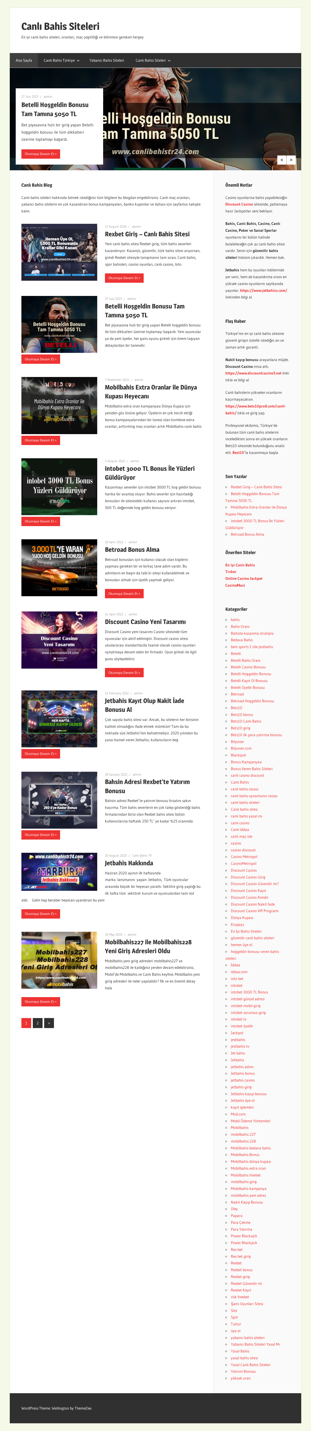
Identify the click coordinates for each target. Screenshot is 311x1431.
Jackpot (237, 1032)
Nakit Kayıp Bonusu (247, 1202)
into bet (237, 978)
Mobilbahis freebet (246, 1175)
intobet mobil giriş (246, 1005)
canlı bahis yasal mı (246, 816)
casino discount (243, 850)
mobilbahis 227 (243, 1134)
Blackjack (238, 755)
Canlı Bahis (240, 782)
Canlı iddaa (240, 829)
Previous (281, 160)
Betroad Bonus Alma (132, 549)
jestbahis (238, 1039)
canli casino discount (247, 775)
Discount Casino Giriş (248, 877)
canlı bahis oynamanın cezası (254, 795)
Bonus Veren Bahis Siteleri (252, 768)
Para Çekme (240, 1222)
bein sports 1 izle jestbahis (252, 646)
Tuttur (236, 1324)
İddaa (235, 964)
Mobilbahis (239, 1127)
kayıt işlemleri (242, 1107)
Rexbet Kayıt (241, 1290)
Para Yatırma (241, 1229)
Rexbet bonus (241, 1269)
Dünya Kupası (242, 917)
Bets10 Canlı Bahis (246, 721)
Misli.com (238, 1114)
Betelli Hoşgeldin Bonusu (251, 673)
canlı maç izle (241, 836)
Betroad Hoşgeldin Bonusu (252, 700)
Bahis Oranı (240, 626)
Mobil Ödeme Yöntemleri (250, 1120)
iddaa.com (239, 971)
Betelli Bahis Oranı (245, 660)
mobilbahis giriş (244, 1181)
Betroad (237, 694)
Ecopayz (237, 924)
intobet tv (239, 1019)
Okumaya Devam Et (39, 154)
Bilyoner (237, 741)
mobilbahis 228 (243, 1141)
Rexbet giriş (240, 1276)
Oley (234, 1208)
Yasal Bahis (240, 1351)
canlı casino (240, 822)
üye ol (235, 1330)
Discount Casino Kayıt (248, 890)
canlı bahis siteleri (245, 802)
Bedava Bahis (242, 639)
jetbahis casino (243, 1080)
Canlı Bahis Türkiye (59, 60)
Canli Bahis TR (142, 855)
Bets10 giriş (240, 728)
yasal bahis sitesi (244, 1357)
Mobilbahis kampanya (249, 1188)
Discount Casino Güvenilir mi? (255, 883)
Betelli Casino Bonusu (248, 667)
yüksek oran (241, 1378)
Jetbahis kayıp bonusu (249, 1093)
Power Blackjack (244, 1242)
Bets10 (236, 707)
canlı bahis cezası (244, 789)
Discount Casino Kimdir (249, 897)
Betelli (236, 653)
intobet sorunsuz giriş (248, 1012)
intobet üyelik (242, 1026)
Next (291, 160)
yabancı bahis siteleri (248, 1337)
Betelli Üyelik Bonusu (248, 687)
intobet (236, 985)
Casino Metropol (244, 856)
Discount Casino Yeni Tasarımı (145, 622)
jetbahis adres (242, 1066)
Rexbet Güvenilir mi (246, 1283)
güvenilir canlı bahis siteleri (252, 937)
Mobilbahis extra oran (248, 1168)
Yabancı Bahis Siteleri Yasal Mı (255, 1344)
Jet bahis (238, 1053)
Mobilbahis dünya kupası (251, 1161)
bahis (235, 619)
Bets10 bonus (242, 714)
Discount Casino (244, 870)
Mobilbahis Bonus (245, 1154)
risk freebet (240, 1296)
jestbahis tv (240, 1046)
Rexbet (236, 1262)
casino (236, 843)
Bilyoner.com (241, 748)
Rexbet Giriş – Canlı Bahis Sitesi (147, 234)
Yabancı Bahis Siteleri (106, 60)
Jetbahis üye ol (243, 1100)
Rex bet (237, 1249)
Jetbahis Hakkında (129, 863)
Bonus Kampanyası (246, 761)
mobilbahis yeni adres (248, 1195)
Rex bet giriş (241, 1256)
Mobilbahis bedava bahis (251, 1148)
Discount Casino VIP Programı (255, 910)
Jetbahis (237, 1059)
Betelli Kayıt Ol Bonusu (249, 680)
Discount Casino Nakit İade (253, 904)
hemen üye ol (241, 944)
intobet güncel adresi (248, 998)
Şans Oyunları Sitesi (247, 1303)
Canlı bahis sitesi (244, 809)
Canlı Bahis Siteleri (60, 26)
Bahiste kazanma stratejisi (252, 633)
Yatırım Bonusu (243, 1371)
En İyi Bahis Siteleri (246, 931)
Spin (234, 1317)
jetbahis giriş (241, 1087)
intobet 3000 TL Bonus (249, 992)
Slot (234, 1310)
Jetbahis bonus (243, 1073)
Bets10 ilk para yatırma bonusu (256, 734)
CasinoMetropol (243, 863)
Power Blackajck (244, 1235)
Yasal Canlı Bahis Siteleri (250, 1364)
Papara (236, 1215)
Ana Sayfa (24, 60)
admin (48, 96)
